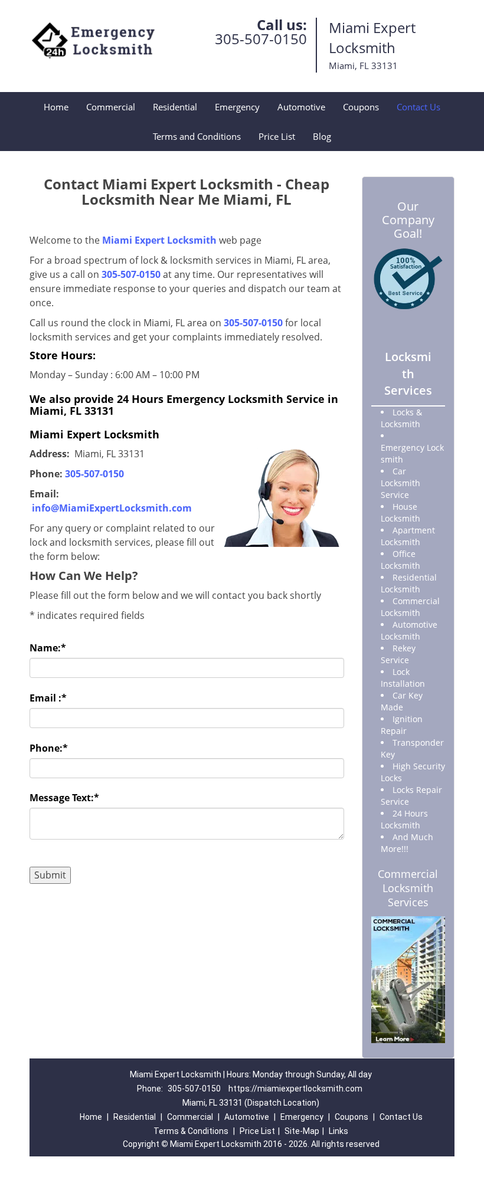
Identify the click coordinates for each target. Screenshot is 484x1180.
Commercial (110, 107)
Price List (277, 136)
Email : (48, 697)
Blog (322, 136)
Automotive (301, 107)
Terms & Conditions (190, 1131)
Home (56, 107)
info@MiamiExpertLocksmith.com (112, 508)
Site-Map (301, 1131)
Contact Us (418, 107)
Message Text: (64, 797)
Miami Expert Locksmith (159, 240)
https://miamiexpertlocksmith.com (295, 1088)
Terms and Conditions (197, 136)
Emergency (237, 107)
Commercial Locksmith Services (408, 888)
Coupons (361, 107)
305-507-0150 (261, 38)
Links (338, 1131)
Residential (175, 107)
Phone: (49, 748)
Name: (48, 647)
